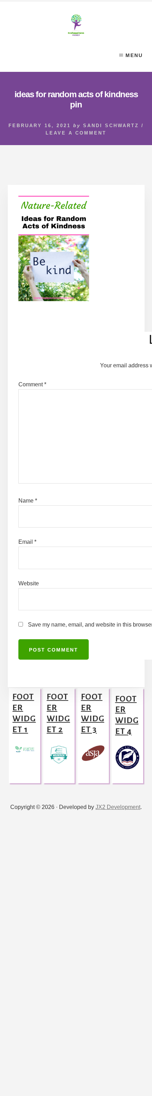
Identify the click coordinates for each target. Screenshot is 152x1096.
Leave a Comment (76, 133)
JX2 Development (117, 806)
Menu (134, 55)
